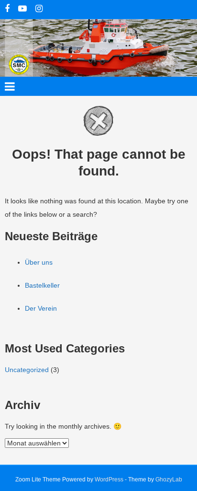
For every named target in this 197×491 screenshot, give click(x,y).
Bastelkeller (42, 285)
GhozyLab (168, 479)
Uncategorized (27, 370)
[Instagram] (39, 9)
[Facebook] (7, 9)
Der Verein (41, 308)
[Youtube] (22, 9)
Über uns (39, 262)
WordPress (109, 479)
